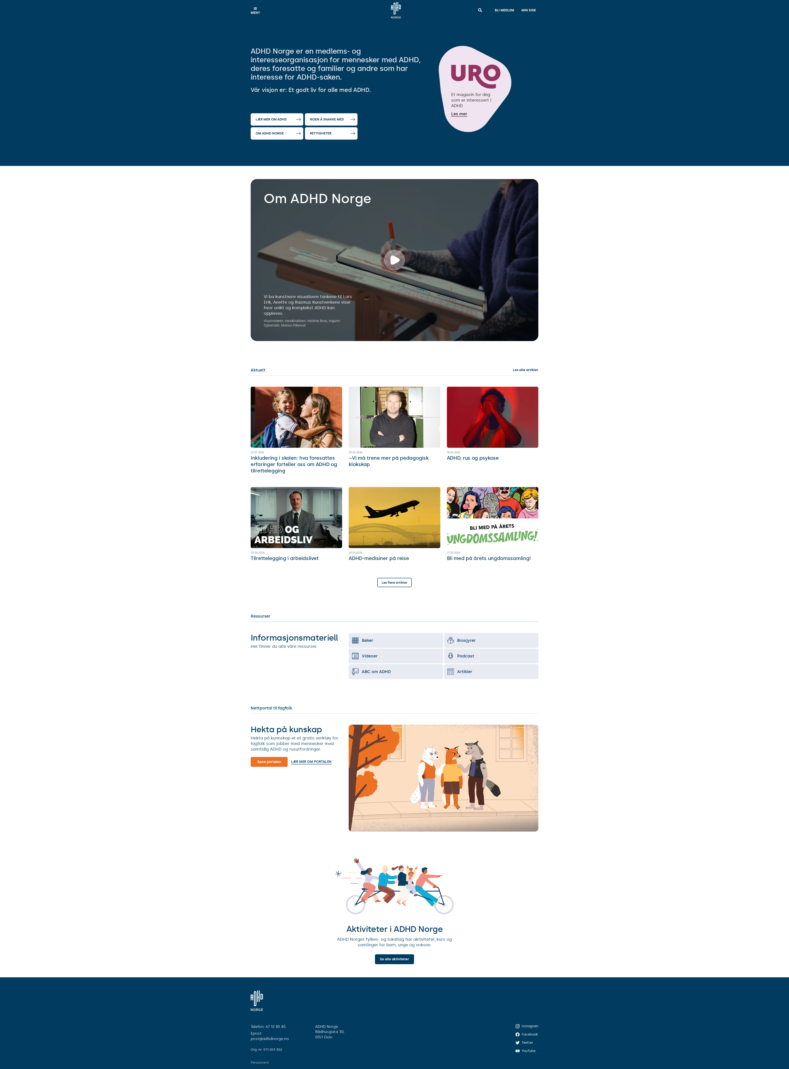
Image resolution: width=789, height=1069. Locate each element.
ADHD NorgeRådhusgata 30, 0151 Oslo (329, 1031)
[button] (255, 10)
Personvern (260, 1062)
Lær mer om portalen (311, 762)
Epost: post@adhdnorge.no (270, 1036)
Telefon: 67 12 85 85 (268, 1026)
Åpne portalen (269, 762)
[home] (396, 10)
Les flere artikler (394, 582)
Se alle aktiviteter (394, 959)
